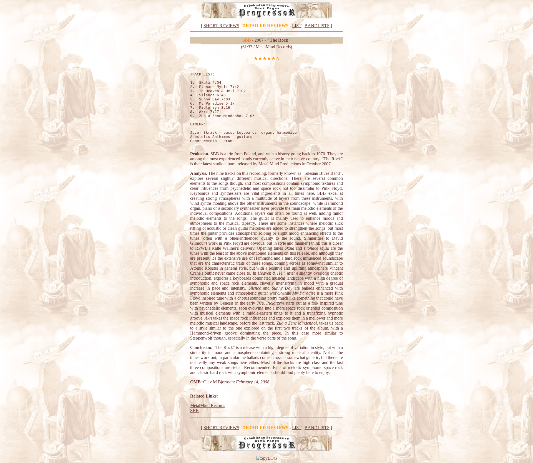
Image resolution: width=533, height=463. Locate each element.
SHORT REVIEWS (221, 25)
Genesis (226, 303)
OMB (195, 381)
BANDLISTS (317, 25)
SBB (194, 410)
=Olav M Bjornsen (217, 381)
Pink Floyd (331, 188)
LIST (296, 25)
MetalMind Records (207, 405)
